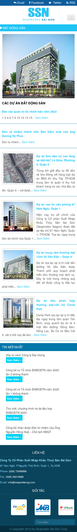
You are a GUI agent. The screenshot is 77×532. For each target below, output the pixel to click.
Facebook (37, 3)
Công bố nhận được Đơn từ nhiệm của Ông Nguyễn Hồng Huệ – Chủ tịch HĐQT (33, 430)
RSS (72, 3)
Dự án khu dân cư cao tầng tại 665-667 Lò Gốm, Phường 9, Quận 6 (55, 160)
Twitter (56, 3)
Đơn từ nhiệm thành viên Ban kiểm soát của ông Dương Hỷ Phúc (38, 134)
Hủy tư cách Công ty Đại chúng (25, 355)
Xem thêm (41, 118)
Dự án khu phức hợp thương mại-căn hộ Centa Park (55, 305)
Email (20, 3)
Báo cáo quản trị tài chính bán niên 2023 (29, 111)
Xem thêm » (14, 360)
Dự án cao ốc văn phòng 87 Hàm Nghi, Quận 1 (55, 206)
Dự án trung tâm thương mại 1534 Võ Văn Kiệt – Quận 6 (55, 254)
